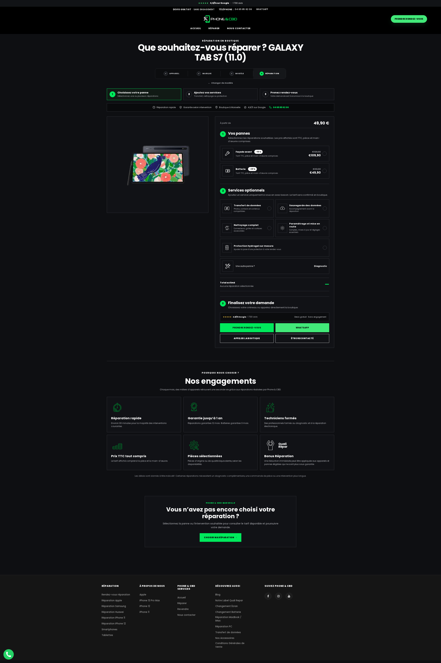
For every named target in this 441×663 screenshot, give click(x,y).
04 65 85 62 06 (243, 9)
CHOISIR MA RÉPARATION (220, 537)
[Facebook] (268, 596)
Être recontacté (302, 338)
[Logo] (220, 19)
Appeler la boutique (247, 338)
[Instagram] (278, 596)
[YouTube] (289, 596)
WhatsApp (262, 9)
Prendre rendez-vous (409, 18)
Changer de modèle (220, 83)
